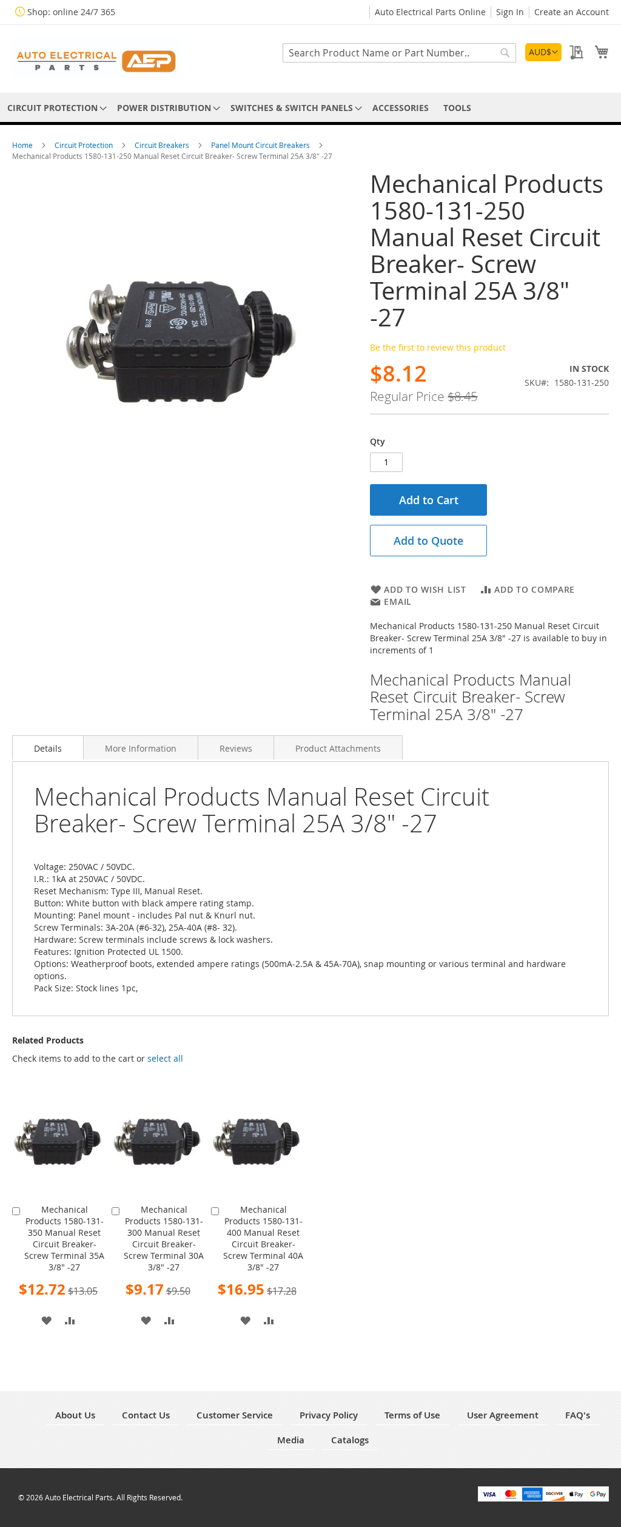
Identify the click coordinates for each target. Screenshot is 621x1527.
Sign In (510, 12)
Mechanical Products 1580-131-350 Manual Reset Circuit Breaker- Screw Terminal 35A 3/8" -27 (64, 1238)
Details (48, 748)
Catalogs (350, 1440)
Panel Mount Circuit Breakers (261, 145)
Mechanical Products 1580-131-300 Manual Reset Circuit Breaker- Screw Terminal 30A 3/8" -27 (164, 1238)
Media (290, 1440)
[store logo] (97, 58)
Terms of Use (412, 1415)
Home (23, 145)
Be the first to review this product (438, 347)
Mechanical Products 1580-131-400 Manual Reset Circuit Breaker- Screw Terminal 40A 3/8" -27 (263, 1238)
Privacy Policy (329, 1415)
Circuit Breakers (163, 145)
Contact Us (146, 1415)
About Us (75, 1415)
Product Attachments (338, 748)
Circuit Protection (85, 145)
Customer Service (234, 1415)
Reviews (236, 748)
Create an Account (571, 12)
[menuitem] (55, 107)
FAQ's (577, 1415)
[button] (543, 52)
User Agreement (503, 1415)
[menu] (310, 107)
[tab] (48, 747)
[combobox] (399, 52)
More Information (140, 748)
